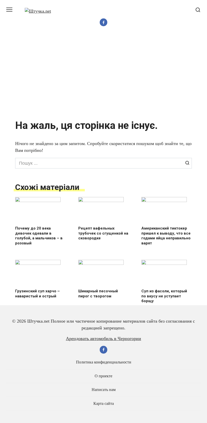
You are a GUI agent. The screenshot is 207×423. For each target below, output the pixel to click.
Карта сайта (103, 403)
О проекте (103, 376)
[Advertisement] (103, 73)
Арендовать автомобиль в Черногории (103, 338)
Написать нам (104, 389)
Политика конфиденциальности (103, 362)
